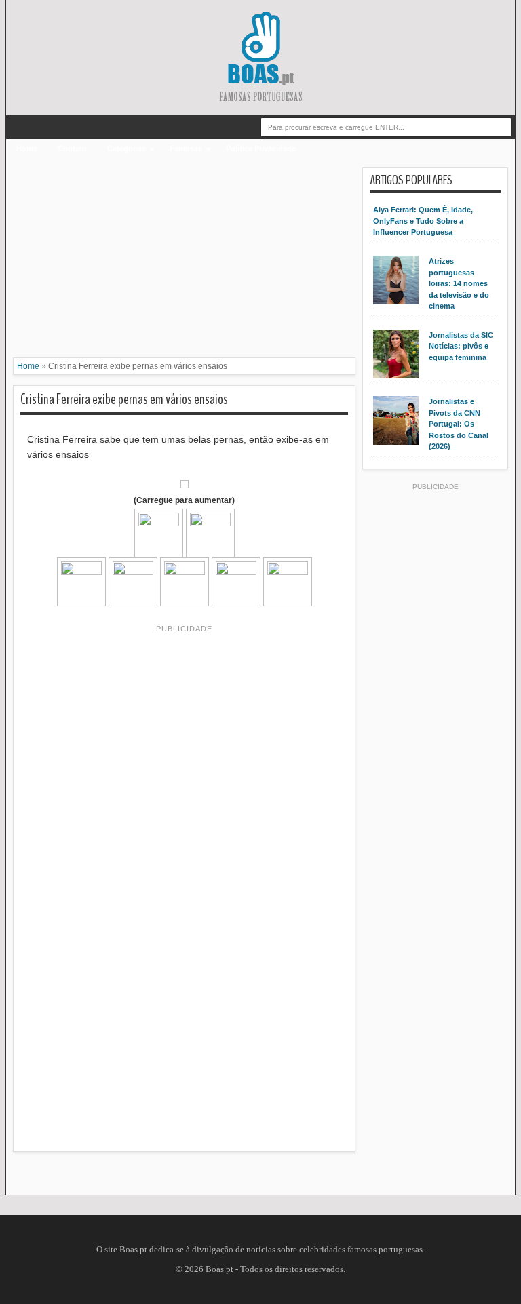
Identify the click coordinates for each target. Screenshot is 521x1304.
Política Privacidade (261, 148)
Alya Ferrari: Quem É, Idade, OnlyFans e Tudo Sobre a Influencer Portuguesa (423, 220)
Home (26, 148)
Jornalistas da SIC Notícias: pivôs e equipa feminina (461, 346)
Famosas (186, 148)
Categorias (126, 148)
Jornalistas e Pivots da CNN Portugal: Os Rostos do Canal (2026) (458, 423)
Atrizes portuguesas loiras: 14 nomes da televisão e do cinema (459, 283)
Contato (72, 148)
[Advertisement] (184, 262)
